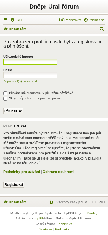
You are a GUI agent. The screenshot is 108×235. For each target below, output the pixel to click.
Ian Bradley (90, 213)
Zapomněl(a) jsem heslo (20, 81)
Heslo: (8, 70)
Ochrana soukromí (58, 172)
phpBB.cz (65, 223)
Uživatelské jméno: (18, 56)
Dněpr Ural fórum (54, 6)
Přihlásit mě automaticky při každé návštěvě (40, 93)
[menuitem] (16, 20)
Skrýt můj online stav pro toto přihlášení (37, 98)
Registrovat (13, 185)
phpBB (39, 218)
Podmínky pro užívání (21, 172)
